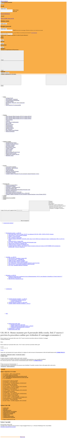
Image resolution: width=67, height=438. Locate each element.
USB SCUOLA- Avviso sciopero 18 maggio (17, 235)
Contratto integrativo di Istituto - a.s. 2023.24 (17, 298)
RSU (7, 313)
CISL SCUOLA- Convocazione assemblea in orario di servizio (21, 264)
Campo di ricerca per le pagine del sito (8, 210)
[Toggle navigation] (11, 80)
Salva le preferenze (10, 366)
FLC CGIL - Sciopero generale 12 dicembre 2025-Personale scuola (22, 242)
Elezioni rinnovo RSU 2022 (14, 329)
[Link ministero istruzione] (6, 2)
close (2, 85)
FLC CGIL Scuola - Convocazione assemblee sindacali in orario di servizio (23, 262)
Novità (51, 202)
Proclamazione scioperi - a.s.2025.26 (13, 233)
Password (15, 11)
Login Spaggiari (34, 32)
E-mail (14, 30)
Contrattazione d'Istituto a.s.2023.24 (18, 300)
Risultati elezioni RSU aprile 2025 (18, 324)
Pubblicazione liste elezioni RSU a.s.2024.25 (20, 327)
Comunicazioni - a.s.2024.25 (14, 328)
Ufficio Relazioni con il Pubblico (10, 411)
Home (51, 201)
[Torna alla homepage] (33, 74)
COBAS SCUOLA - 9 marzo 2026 (15, 241)
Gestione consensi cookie (8, 416)
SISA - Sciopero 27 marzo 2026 (15, 237)
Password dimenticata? (5, 13)
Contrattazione (9, 288)
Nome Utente (15, 10)
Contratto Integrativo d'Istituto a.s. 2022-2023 (17, 302)
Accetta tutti (20, 354)
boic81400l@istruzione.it (16, 376)
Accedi (2, 3)
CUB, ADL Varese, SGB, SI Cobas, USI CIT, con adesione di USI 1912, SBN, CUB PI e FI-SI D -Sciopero (31, 234)
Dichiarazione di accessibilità (9, 412)
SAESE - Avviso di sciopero (14, 236)
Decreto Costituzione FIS (16, 301)
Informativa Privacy (7, 410)
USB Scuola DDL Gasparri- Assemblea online (18, 261)
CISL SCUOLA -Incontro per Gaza (15, 278)
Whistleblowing (6, 414)
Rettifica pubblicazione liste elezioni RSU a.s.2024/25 (22, 325)
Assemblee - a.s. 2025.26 (11, 257)
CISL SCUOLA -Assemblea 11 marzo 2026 (17, 258)
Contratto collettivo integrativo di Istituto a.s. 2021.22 (19, 303)
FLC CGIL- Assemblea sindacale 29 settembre (18, 265)
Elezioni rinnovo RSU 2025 (14, 323)
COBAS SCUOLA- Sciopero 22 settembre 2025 (18, 244)
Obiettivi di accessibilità (8, 413)
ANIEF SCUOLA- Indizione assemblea (16, 260)
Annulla (2, 72)
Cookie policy (6, 407)
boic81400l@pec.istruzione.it (17, 377)
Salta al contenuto (4, 1)
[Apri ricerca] (56, 80)
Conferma (7, 72)
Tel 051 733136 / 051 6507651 (11, 375)
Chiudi (2, 40)
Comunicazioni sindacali (8, 223)
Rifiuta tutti (11, 354)
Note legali (5, 409)
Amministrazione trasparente (9, 417)
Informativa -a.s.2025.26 (11, 275)
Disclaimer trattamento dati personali (8, 426)
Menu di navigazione (25, 220)
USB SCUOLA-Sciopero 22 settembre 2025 (17, 243)
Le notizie (52, 203)
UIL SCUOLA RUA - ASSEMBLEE (16, 259)
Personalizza (3, 354)
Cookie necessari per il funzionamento (9, 364)
